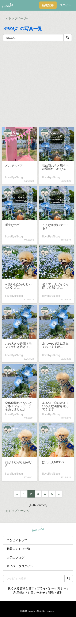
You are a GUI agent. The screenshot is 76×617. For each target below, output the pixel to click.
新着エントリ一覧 (18, 548)
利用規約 (19, 592)
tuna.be (37, 529)
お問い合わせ (36, 592)
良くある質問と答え (21, 588)
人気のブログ (15, 557)
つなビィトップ (17, 540)
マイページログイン (20, 566)
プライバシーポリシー (51, 588)
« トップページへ (17, 18)
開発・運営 (55, 592)
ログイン (65, 5)
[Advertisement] (38, 84)
